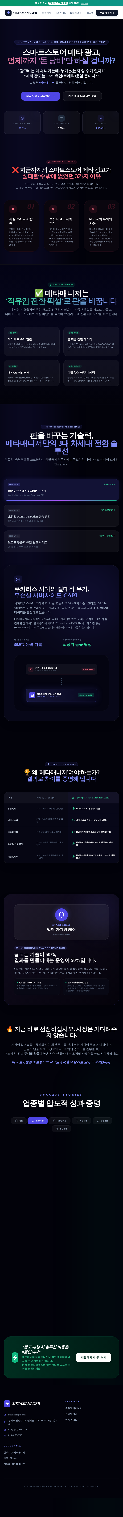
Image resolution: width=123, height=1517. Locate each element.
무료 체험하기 (107, 13)
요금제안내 (75, 13)
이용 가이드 (71, 1420)
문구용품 (63, 1129)
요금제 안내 (71, 1414)
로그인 (90, 13)
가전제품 (83, 1121)
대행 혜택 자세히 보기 (93, 1357)
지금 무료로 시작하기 (38, 96)
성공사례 (46, 13)
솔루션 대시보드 (73, 1408)
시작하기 (84, 3)
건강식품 (40, 1121)
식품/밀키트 (61, 1121)
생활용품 (104, 1121)
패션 (21, 1121)
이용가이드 (60, 13)
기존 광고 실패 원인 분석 (82, 96)
